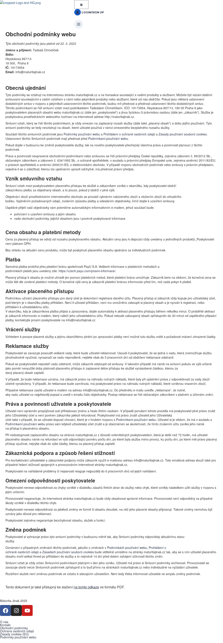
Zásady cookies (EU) (14, 634)
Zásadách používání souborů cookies (68, 552)
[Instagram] (16, 610)
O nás (4, 621)
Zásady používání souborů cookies (183, 134)
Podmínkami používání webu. (108, 138)
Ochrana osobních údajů (17, 631)
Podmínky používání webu (82, 134)
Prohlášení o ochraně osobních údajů (129, 134)
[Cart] (81, 4)
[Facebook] (5, 610)
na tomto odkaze (86, 586)
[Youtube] (27, 610)
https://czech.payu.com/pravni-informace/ (87, 271)
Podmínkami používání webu (136, 419)
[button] (111, 24)
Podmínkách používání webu (127, 547)
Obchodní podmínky (14, 627)
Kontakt (5, 624)
